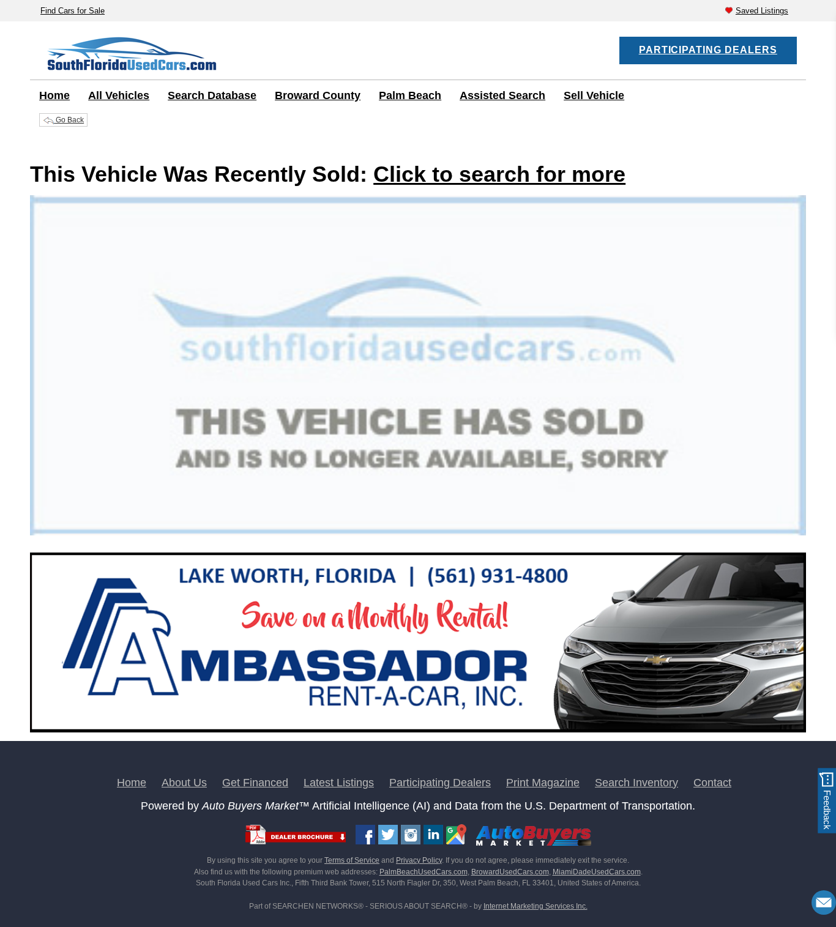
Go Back (69, 120)
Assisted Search (502, 95)
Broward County (317, 95)
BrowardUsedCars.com (510, 872)
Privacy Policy (419, 860)
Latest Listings (339, 782)
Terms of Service (351, 860)
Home (54, 95)
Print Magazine (543, 782)
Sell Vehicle (594, 95)
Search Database (212, 95)
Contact (712, 782)
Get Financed (255, 782)
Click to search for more (499, 174)
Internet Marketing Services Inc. (535, 906)
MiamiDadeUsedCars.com (597, 872)
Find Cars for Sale (72, 10)
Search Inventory (636, 782)
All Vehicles (118, 95)
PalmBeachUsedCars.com (423, 872)
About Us (184, 782)
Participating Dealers (708, 50)
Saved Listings (762, 10)
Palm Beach (410, 95)
